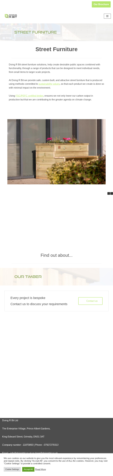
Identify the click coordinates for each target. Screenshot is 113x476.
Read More (40, 469)
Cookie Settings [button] (12, 469)
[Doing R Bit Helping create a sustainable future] (11, 16)
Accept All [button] (28, 469)
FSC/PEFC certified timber (29, 96)
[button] (111, 193)
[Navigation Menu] (107, 16)
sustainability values (49, 84)
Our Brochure (101, 4)
